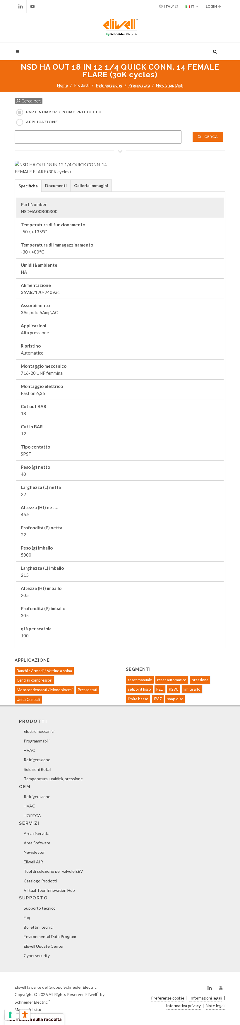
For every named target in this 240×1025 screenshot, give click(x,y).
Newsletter (34, 852)
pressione (200, 679)
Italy (169, 6)
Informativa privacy (183, 1005)
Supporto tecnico (40, 908)
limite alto (192, 689)
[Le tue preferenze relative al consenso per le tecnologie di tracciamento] (10, 1014)
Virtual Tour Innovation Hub (49, 890)
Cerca (210, 136)
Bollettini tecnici (39, 927)
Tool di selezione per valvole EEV (53, 871)
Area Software (37, 842)
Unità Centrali (28, 699)
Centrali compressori (34, 680)
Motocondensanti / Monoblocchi (45, 689)
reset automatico (171, 679)
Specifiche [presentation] (28, 185)
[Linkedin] (20, 6)
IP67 (158, 699)
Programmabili (36, 740)
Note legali (215, 1005)
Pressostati (139, 85)
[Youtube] (32, 6)
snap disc (175, 699)
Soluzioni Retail (37, 769)
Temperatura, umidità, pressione (53, 778)
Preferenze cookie (167, 997)
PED (160, 689)
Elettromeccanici (39, 731)
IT (192, 6)
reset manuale (140, 679)
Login (211, 6)
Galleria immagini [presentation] (91, 185)
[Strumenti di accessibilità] (24, 1014)
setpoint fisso (139, 689)
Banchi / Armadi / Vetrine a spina (44, 670)
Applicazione (42, 122)
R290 (173, 689)
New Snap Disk (169, 85)
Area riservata (36, 833)
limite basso (138, 699)
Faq (27, 917)
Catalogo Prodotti (40, 880)
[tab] (28, 185)
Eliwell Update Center (44, 946)
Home (62, 85)
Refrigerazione (109, 85)
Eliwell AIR (33, 861)
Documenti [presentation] (56, 185)
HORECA (32, 815)
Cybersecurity (37, 955)
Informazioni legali (205, 997)
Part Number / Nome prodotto (64, 112)
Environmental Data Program (50, 936)
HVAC (29, 750)
